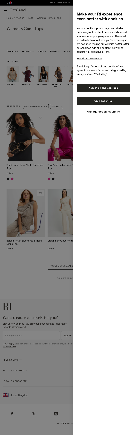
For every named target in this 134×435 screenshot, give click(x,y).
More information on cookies (89, 58)
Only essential (103, 101)
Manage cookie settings (103, 111)
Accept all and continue (103, 88)
